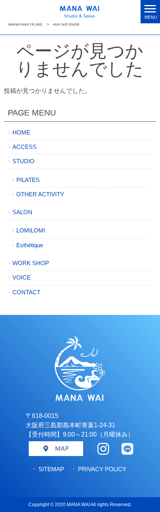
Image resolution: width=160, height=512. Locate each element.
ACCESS (24, 147)
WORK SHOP (30, 263)
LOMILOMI (30, 230)
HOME (21, 132)
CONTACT (26, 292)
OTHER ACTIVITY (40, 194)
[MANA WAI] (70, 11)
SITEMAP (51, 469)
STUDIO (23, 161)
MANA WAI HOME (25, 24)
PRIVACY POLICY (102, 469)
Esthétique (29, 245)
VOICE (21, 277)
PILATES (28, 180)
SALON (22, 212)
